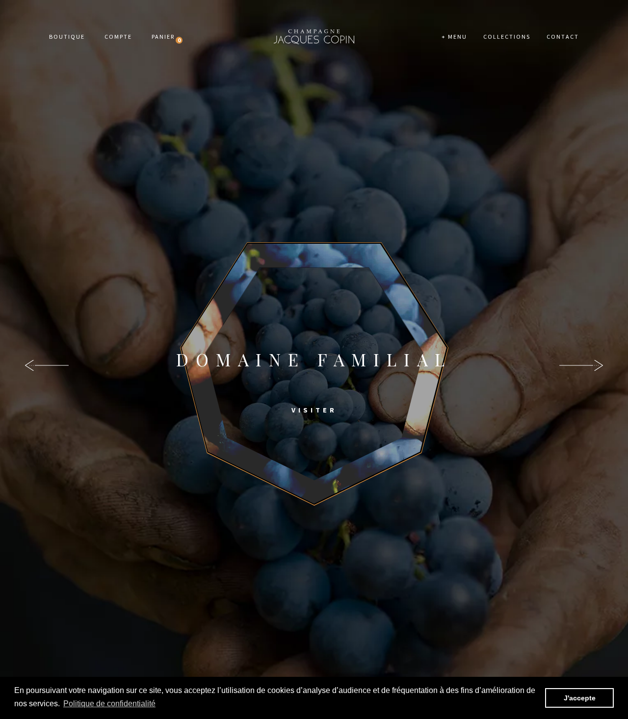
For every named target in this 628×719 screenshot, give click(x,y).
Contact (563, 36)
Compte (118, 36)
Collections (506, 36)
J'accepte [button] (580, 698)
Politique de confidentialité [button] (109, 703)
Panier (163, 36)
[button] (581, 365)
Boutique (67, 36)
